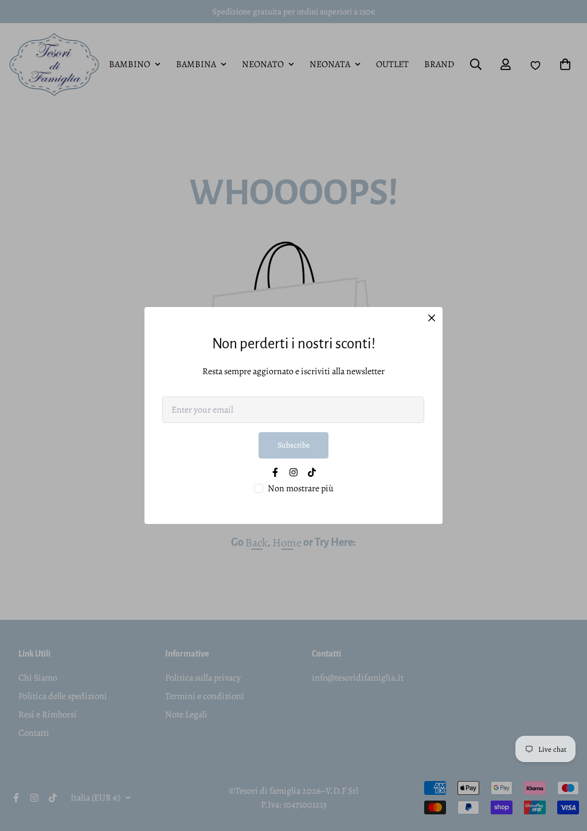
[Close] (432, 318)
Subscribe (293, 445)
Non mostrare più (301, 488)
